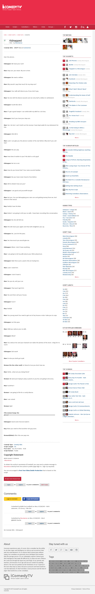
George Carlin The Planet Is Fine (78, 384)
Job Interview (73, 75)
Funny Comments (68, 244)
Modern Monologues (69, 252)
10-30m (65, 319)
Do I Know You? (74, 115)
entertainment (67, 248)
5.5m (64, 307)
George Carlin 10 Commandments (79, 406)
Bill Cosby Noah (73, 392)
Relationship (67, 254)
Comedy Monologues (54, 561)
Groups (50, 27)
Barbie (71, 65)
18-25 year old (67, 250)
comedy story (67, 272)
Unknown (66, 317)
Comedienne (85, 567)
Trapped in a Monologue (77, 69)
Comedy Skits (20, 35)
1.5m (64, 291)
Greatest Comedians (83, 572)
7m (64, 311)
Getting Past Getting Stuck (73, 186)
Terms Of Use (86, 589)
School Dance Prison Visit (76, 388)
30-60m (65, 322)
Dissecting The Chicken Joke (78, 83)
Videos (35, 27)
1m (64, 289)
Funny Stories (65, 563)
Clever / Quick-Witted (69, 216)
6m (64, 309)
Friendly (65, 220)
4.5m (64, 303)
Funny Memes (72, 561)
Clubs (43, 27)
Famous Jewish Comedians (55, 572)
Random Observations (70, 260)
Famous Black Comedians (63, 570)
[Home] (13, 7)
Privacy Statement (76, 589)
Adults (65, 256)
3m (64, 297)
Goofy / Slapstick (68, 222)
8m (64, 313)
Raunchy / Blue (68, 226)
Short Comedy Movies (54, 563)
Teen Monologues (68, 240)
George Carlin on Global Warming (79, 410)
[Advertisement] (37, 17)
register (21, 484)
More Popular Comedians (76, 361)
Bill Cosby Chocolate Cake (76, 373)
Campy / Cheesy (68, 214)
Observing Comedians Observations (77, 193)
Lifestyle (65, 264)
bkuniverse (18, 43)
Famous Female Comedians (77, 570)
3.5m (64, 299)
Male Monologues (68, 236)
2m (64, 293)
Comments (26, 48)
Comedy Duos (52, 570)
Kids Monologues (68, 270)
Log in (8, 484)
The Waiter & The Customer (78, 105)
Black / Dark (67, 212)
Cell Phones (73, 60)
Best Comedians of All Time (56, 565)
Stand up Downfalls (71, 176)
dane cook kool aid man (76, 402)
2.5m (64, 295)
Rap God (71, 134)
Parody (65, 268)
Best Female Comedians (70, 565)
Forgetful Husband (75, 111)
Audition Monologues (70, 262)
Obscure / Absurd (68, 224)
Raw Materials (67, 266)
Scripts (15, 27)
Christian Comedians (66, 567)
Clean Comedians (76, 567)
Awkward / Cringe (68, 210)
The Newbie (69, 156)
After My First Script (71, 190)
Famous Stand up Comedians (70, 572)
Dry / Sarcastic (67, 218)
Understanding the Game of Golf (79, 95)
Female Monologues (69, 242)
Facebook (72, 79)
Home (7, 27)
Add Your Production (13, 479)
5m (15, 446)
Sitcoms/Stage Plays (82, 561)
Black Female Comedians (83, 565)
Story (64, 246)
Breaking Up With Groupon (77, 121)
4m (64, 301)
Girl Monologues (68, 258)
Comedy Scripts (11, 35)
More (76, 137)
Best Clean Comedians (75, 563)
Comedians (24, 27)
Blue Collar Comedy (54, 567)
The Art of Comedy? (71, 172)
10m (64, 315)
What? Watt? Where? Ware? (77, 89)
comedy (65, 238)
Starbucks (72, 101)
